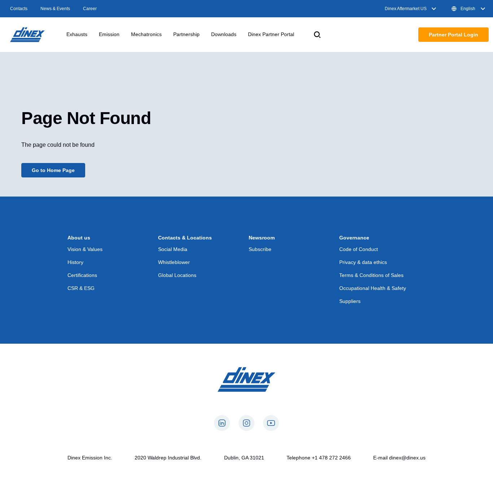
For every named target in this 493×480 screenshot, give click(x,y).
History (75, 262)
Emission (109, 34)
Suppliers (350, 301)
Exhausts (76, 34)
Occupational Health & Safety (372, 288)
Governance (354, 238)
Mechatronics (146, 34)
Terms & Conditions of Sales (371, 275)
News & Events (55, 8)
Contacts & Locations (185, 238)
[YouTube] (271, 423)
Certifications (82, 275)
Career (90, 8)
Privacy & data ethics (363, 262)
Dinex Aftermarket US (406, 8)
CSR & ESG (81, 288)
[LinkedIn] (222, 423)
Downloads (223, 34)
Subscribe (260, 249)
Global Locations (177, 275)
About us (78, 238)
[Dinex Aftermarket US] (27, 34)
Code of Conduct (358, 249)
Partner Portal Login (453, 35)
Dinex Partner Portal (271, 34)
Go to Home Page (53, 170)
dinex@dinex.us (407, 458)
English (468, 8)
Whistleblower (174, 262)
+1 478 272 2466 (331, 458)
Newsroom (262, 238)
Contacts (18, 8)
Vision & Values (84, 249)
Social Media (172, 249)
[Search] (317, 34)
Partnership (186, 34)
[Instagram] (246, 423)
